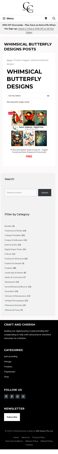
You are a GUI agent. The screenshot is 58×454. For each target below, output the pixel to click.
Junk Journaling (10, 356)
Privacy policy (39, 437)
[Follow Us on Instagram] (17, 396)
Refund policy (47, 441)
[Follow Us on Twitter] (12, 396)
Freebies (8, 366)
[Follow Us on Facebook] (6, 396)
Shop (6, 376)
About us (26, 437)
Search (44, 192)
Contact (29, 445)
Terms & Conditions (14, 441)
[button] (54, 18)
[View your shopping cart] (46, 18)
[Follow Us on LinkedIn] (23, 396)
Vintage (7, 361)
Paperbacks (9, 371)
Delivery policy (31, 441)
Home (9, 60)
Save (12, 113)
